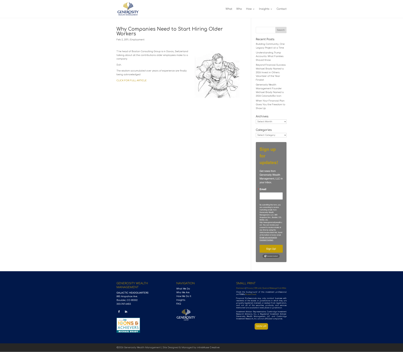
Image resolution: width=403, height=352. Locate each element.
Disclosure (240, 288)
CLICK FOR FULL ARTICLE (131, 80)
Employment (137, 39)
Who (239, 9)
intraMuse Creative (208, 347)
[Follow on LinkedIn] (125, 311)
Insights (264, 9)
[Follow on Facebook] (119, 311)
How (249, 9)
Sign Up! (271, 248)
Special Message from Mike (274, 288)
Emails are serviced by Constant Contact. (268, 238)
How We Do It (183, 296)
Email (263, 189)
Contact (282, 9)
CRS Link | (258, 288)
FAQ (178, 304)
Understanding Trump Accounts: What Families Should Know (270, 56)
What (229, 9)
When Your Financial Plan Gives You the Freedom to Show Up (270, 105)
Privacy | (250, 288)
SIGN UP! (261, 326)
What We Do (183, 289)
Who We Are (183, 292)
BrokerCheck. (251, 294)
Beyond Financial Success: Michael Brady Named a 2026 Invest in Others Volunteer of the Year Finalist (271, 72)
